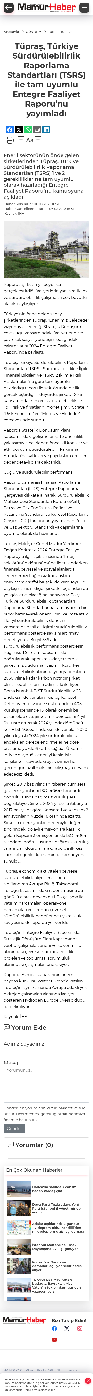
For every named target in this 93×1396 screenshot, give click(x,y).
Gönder (14, 1128)
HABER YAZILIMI (16, 1370)
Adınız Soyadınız (24, 1044)
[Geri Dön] (9, 8)
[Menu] (84, 8)
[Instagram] (80, 1329)
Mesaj (11, 1063)
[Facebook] (54, 1329)
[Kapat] (88, 1380)
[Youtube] (54, 1340)
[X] (67, 1329)
